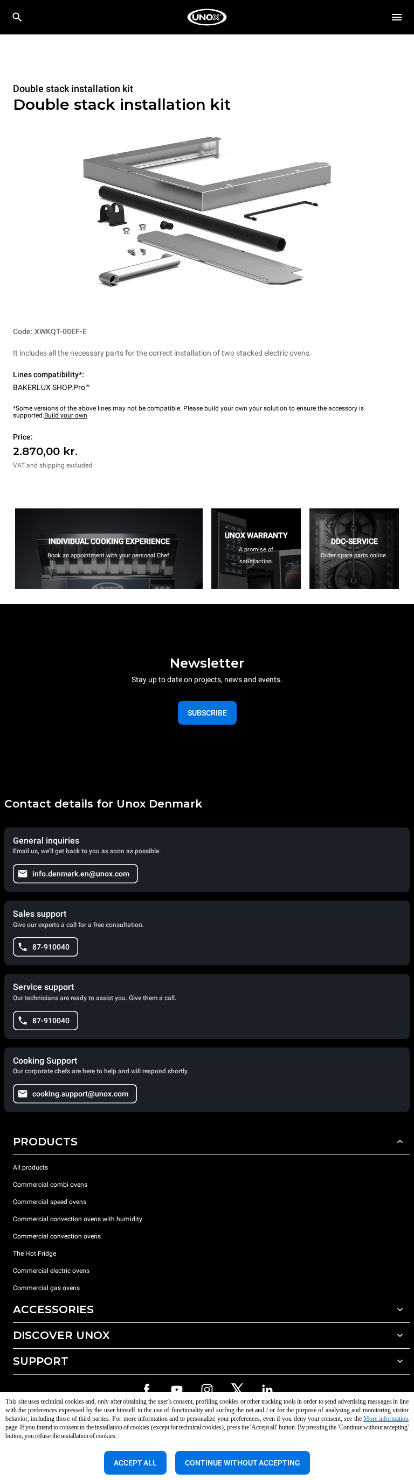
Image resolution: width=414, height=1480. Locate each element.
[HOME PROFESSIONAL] (207, 17)
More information (386, 1418)
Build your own (65, 415)
